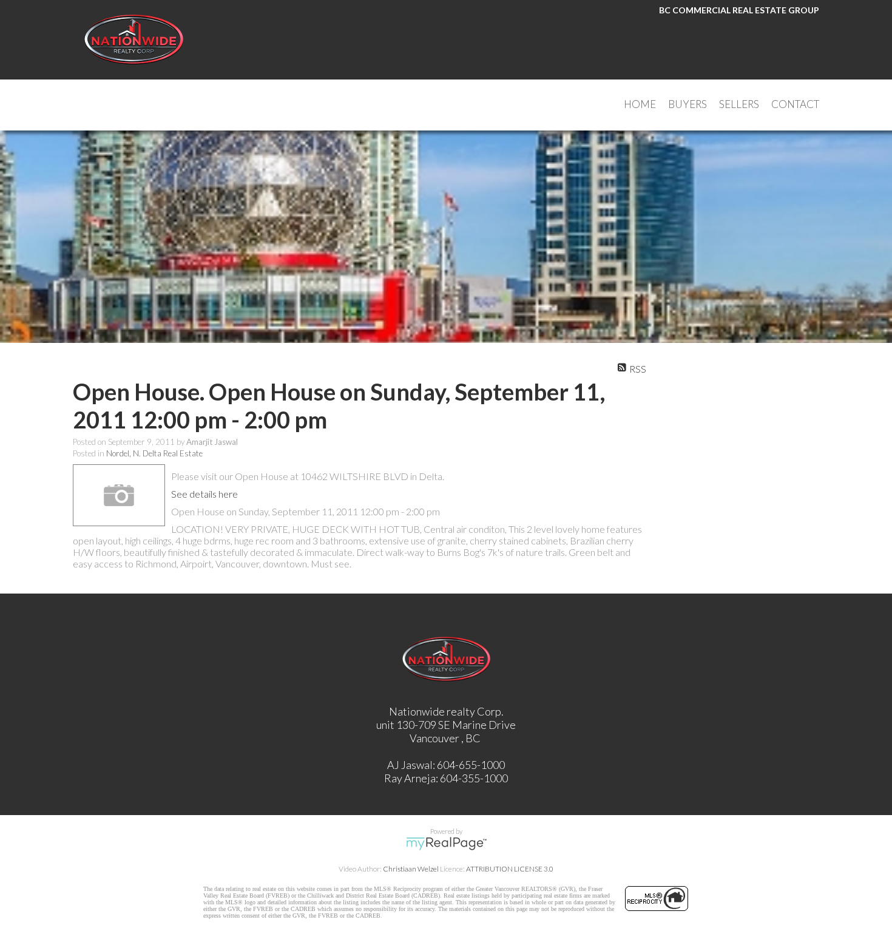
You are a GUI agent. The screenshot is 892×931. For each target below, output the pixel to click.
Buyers (687, 104)
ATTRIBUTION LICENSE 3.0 (509, 868)
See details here (204, 493)
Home (640, 104)
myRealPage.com (446, 843)
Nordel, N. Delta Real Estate (154, 453)
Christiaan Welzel (411, 868)
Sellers (739, 104)
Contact (795, 104)
